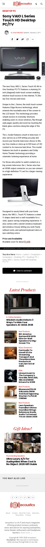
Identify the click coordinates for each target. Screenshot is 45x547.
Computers (35, 255)
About (8, 513)
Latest (26, 255)
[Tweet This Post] (17, 39)
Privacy (28, 515)
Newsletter (20, 515)
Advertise (35, 513)
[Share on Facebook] (12, 39)
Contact (15, 513)
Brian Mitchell (18, 33)
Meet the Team (24, 513)
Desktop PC (19, 257)
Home (18, 255)
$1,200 (27, 242)
